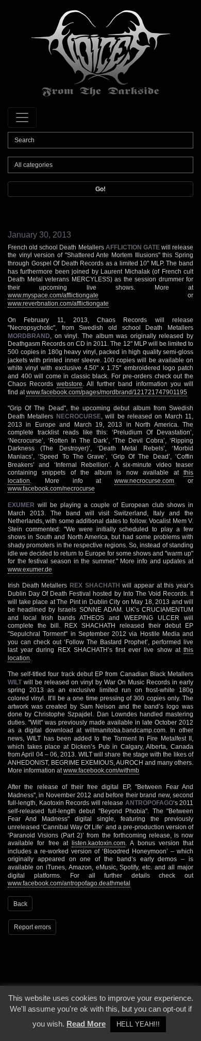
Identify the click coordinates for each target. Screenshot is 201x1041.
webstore (69, 384)
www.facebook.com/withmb (101, 770)
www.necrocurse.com (144, 480)
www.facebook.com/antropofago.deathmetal (69, 883)
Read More (86, 1023)
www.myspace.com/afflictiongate (53, 295)
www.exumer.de (30, 569)
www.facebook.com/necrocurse (51, 488)
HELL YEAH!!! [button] (138, 1024)
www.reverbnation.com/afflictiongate (58, 303)
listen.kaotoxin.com (98, 843)
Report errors (32, 927)
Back (20, 904)
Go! (100, 189)
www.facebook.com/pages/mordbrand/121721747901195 (106, 392)
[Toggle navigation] (22, 117)
